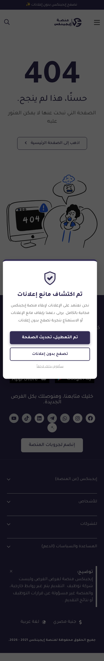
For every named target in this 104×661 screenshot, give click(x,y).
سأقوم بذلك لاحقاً (50, 366)
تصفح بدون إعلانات (50, 354)
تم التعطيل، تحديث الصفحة (50, 337)
